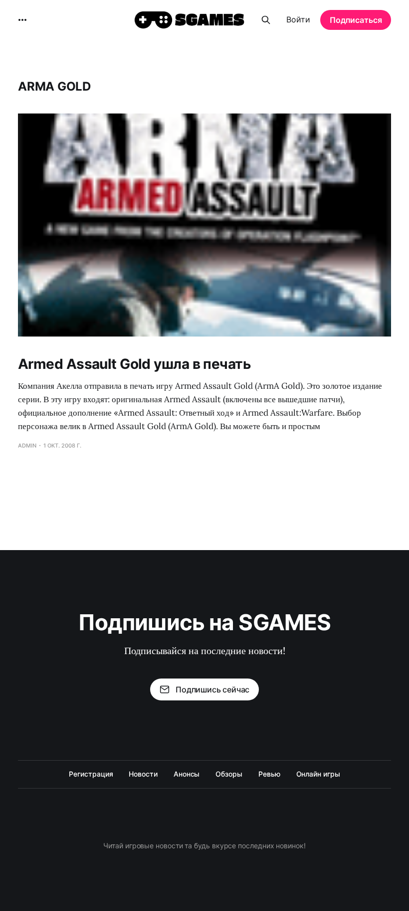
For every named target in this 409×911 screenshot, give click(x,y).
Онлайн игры (318, 774)
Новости (143, 774)
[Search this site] (265, 19)
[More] (22, 19)
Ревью (269, 774)
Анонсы (187, 774)
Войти (298, 19)
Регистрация (91, 774)
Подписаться (356, 20)
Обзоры (228, 774)
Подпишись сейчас (212, 689)
